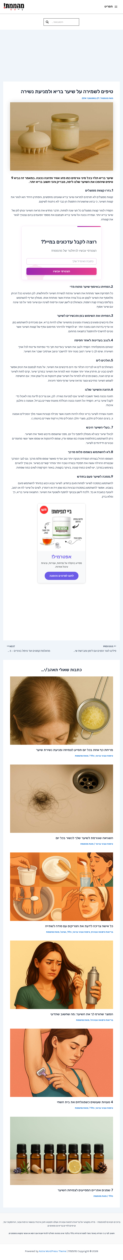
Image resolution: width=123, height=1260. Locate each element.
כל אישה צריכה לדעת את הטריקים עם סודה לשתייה (79, 926)
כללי (92, 755)
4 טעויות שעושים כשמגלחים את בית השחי (85, 1102)
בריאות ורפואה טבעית (102, 932)
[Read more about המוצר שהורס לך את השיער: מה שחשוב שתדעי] (61, 974)
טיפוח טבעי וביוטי (104, 755)
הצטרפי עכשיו (61, 271)
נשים (63, 932)
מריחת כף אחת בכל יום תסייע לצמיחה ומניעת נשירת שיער (74, 750)
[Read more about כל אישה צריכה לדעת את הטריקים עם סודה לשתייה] (61, 886)
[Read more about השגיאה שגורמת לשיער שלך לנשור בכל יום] (61, 798)
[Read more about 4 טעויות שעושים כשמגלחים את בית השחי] (61, 1062)
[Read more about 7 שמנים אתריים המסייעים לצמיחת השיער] (61, 1150)
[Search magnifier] (47, 22)
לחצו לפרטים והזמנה (61, 575)
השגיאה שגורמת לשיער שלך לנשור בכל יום (84, 838)
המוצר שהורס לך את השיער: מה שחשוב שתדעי (81, 1014)
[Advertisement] (61, 53)
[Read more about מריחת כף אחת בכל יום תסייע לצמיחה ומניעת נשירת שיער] (61, 710)
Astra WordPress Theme (52, 1251)
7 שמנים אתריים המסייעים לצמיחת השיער (85, 1190)
